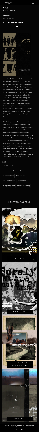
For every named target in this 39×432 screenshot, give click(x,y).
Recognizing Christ (9, 186)
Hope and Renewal (9, 181)
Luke (17, 166)
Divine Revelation (8, 176)
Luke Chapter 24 (8, 166)
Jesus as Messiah (22, 181)
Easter (24, 166)
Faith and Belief (21, 176)
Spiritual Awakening (23, 186)
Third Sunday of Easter (10, 171)
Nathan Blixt (30, 426)
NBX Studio (20, 426)
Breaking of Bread (25, 171)
